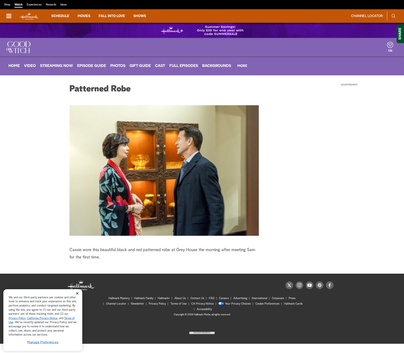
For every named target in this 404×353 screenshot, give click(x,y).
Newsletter (137, 303)
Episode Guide (91, 66)
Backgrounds (216, 66)
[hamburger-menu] (8, 16)
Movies (84, 16)
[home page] (29, 16)
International (259, 298)
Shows (139, 16)
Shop (7, 4)
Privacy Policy (157, 303)
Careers (224, 298)
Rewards (51, 4)
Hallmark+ (164, 298)
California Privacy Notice (42, 318)
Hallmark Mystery (119, 298)
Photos (117, 66)
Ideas (63, 4)
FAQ (211, 298)
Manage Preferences (42, 342)
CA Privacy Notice (202, 303)
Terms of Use (178, 303)
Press (292, 298)
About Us (180, 298)
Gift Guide (140, 66)
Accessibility (204, 309)
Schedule (60, 16)
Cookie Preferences (267, 303)
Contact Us (197, 298)
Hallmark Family (143, 298)
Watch (19, 4)
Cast (160, 66)
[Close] (77, 293)
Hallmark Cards (293, 303)
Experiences (34, 4)
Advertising (240, 298)
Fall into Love (112, 16)
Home (14, 66)
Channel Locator (367, 16)
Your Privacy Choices (238, 303)
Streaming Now (56, 66)
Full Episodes (183, 66)
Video (30, 66)
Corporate (278, 298)
